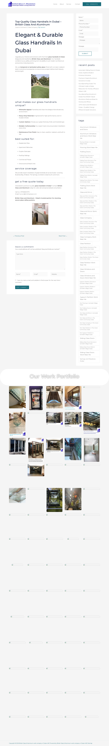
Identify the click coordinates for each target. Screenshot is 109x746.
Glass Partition (85, 243)
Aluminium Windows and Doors (88, 128)
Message (81, 37)
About (62, 4)
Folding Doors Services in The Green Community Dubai (88, 161)
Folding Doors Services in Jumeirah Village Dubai (87, 156)
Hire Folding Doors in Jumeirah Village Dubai (88, 308)
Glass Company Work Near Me (88, 238)
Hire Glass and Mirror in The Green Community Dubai (87, 318)
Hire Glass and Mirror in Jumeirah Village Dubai (89, 313)
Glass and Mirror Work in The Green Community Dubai (88, 206)
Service (68, 4)
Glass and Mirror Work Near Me (88, 212)
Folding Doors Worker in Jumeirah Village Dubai (86, 166)
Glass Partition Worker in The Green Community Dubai (88, 253)
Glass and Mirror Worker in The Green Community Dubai (88, 201)
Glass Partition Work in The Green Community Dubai (89, 258)
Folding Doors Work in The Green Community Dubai (89, 181)
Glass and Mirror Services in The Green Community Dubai (88, 196)
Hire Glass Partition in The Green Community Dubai (89, 328)
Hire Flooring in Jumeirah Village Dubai (89, 304)
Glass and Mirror (86, 192)
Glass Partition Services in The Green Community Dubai (88, 248)
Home (55, 4)
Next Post (63, 236)
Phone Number (84, 24)
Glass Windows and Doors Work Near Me (88, 277)
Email (81, 30)
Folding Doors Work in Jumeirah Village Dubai (89, 176)
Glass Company (33, 27)
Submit (85, 53)
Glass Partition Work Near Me (87, 264)
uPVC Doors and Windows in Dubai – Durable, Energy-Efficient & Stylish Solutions (88, 107)
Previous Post (18, 236)
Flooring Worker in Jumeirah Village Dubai (87, 142)
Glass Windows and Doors (87, 270)
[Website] (58, 274)
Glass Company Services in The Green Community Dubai (88, 222)
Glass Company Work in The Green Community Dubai (87, 232)
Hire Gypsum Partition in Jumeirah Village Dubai (86, 333)
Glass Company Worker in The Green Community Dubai (88, 227)
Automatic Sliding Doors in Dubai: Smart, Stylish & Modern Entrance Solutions (89, 72)
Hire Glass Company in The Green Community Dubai (89, 323)
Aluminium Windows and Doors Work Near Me (88, 136)
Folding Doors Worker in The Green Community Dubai (88, 171)
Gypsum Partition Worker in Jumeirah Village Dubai (87, 287)
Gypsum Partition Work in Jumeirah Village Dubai (87, 292)
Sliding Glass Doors (87, 338)
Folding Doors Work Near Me (87, 187)
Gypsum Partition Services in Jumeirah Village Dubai (88, 282)
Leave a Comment (21, 27)
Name (81, 17)
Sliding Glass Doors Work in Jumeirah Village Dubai (87, 347)
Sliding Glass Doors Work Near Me (87, 354)
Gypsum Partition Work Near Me (89, 298)
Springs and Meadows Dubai (88, 360)
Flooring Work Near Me (88, 147)
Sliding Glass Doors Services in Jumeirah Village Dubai (88, 342)
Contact (77, 4)
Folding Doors (85, 152)
